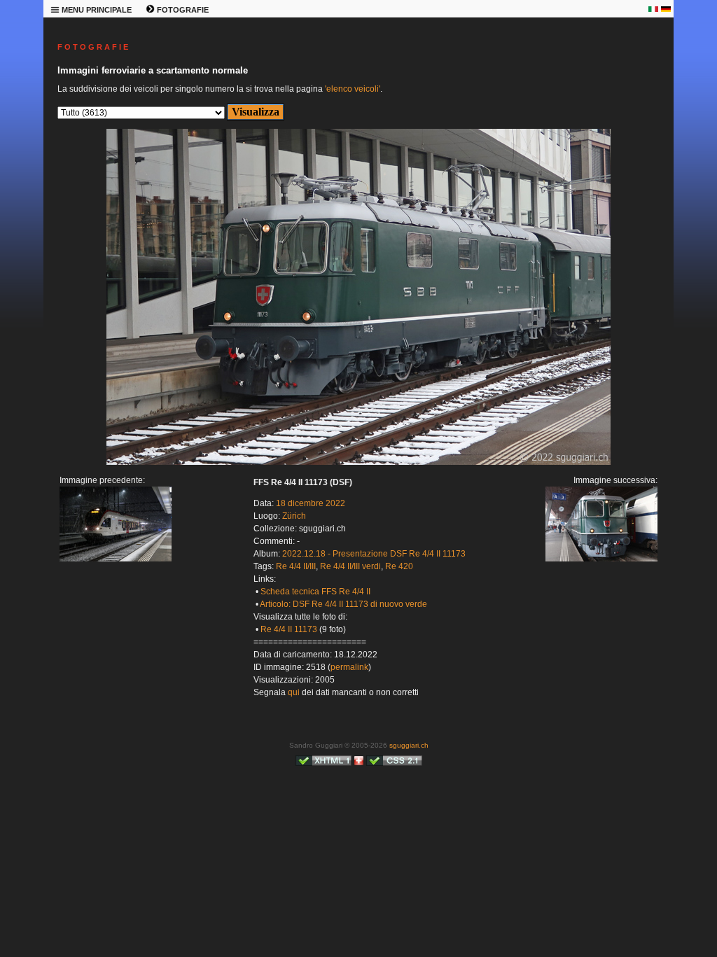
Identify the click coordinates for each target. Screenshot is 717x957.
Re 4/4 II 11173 (288, 629)
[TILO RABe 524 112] (116, 559)
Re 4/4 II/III (296, 566)
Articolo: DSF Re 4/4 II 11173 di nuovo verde (343, 604)
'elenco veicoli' (352, 89)
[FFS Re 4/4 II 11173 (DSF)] (358, 462)
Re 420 (399, 566)
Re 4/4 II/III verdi (350, 566)
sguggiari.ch (409, 745)
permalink (349, 667)
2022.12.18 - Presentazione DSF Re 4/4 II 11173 (374, 554)
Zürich (294, 516)
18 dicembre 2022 (310, 503)
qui (294, 692)
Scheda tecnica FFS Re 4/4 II (315, 591)
